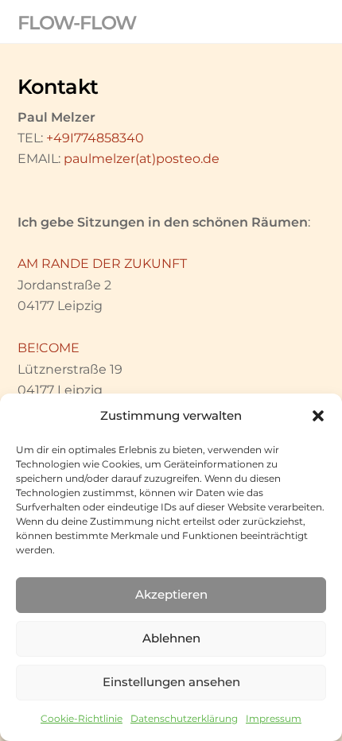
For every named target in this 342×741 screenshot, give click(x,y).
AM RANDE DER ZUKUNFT (102, 263)
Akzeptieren (171, 594)
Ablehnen (171, 638)
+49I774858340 (95, 137)
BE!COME (48, 347)
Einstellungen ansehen (171, 681)
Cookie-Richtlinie (81, 718)
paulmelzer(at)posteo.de (142, 158)
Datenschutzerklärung (184, 718)
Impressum (273, 718)
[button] (318, 416)
